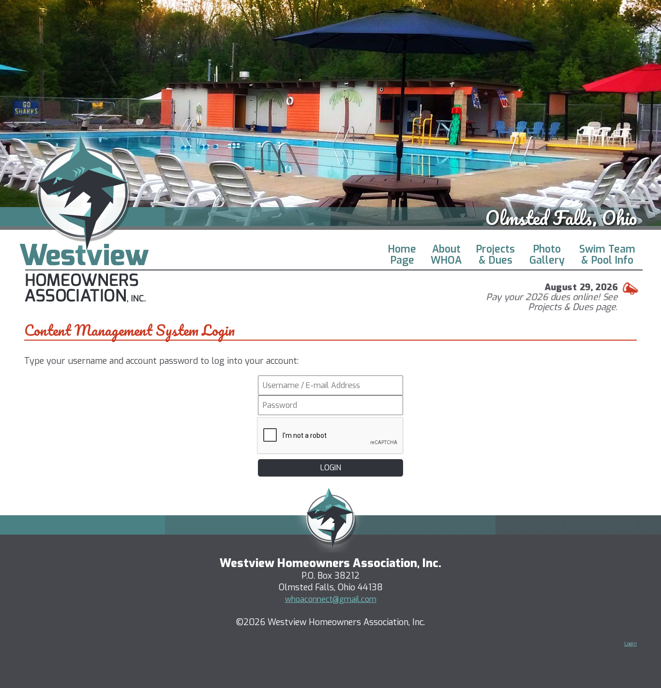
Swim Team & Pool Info (607, 254)
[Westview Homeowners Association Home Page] (84, 299)
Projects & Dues (495, 254)
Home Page (402, 254)
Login (630, 644)
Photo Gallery (547, 254)
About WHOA (446, 254)
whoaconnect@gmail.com (330, 599)
